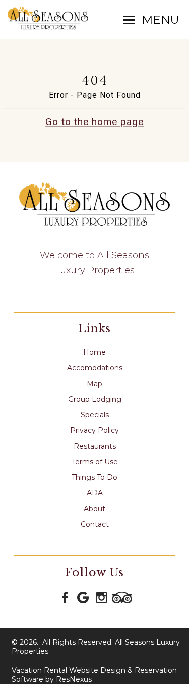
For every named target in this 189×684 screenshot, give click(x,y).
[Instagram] (102, 596)
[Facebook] (65, 596)
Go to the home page (94, 122)
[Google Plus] (84, 596)
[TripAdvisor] (122, 596)
